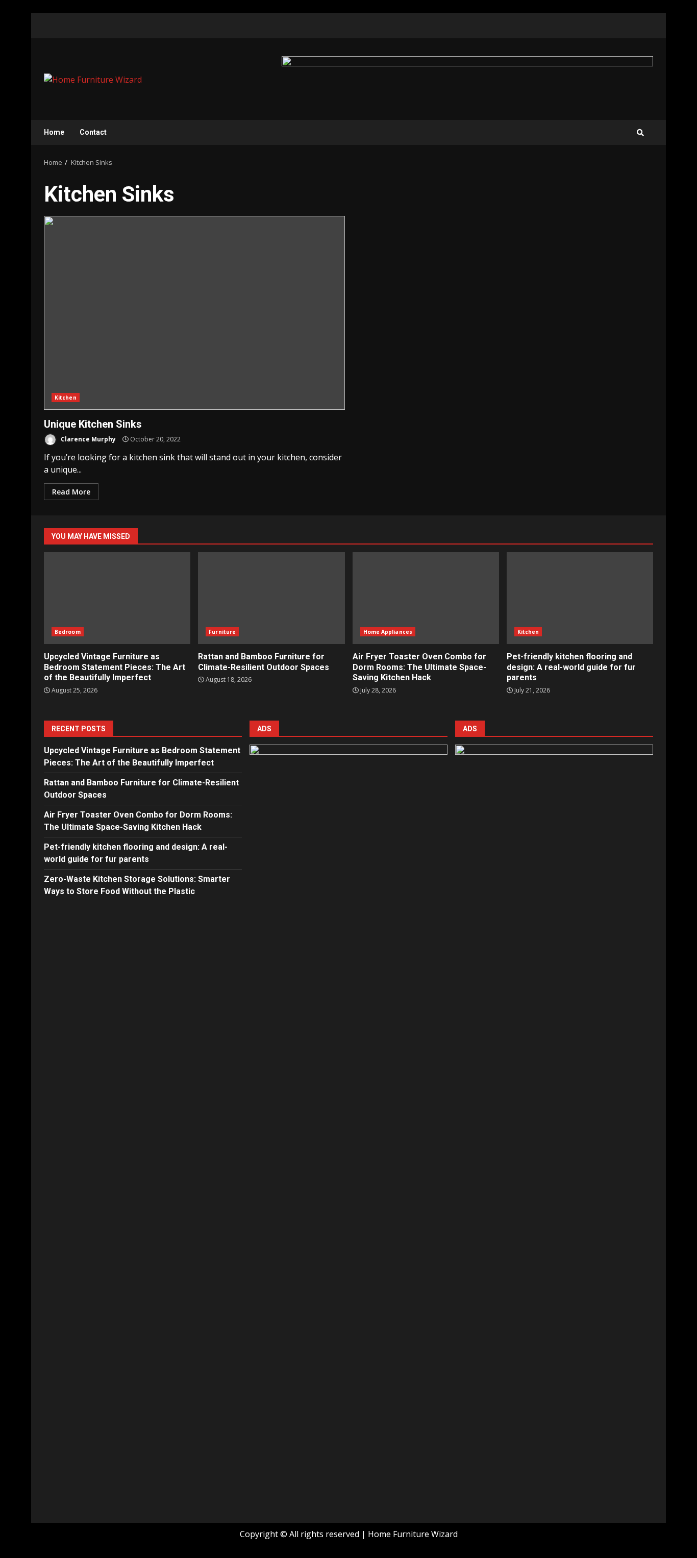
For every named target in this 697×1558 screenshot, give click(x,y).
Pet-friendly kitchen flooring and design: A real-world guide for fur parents (580, 598)
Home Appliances (388, 631)
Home (54, 132)
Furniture (222, 631)
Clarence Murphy (87, 439)
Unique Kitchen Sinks (194, 313)
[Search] (640, 132)
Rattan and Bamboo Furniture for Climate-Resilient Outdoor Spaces (271, 598)
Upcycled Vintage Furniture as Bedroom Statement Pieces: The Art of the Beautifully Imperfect (117, 598)
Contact (93, 132)
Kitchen (66, 397)
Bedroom (68, 631)
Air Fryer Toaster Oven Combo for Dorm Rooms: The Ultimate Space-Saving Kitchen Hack (426, 598)
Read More (71, 492)
